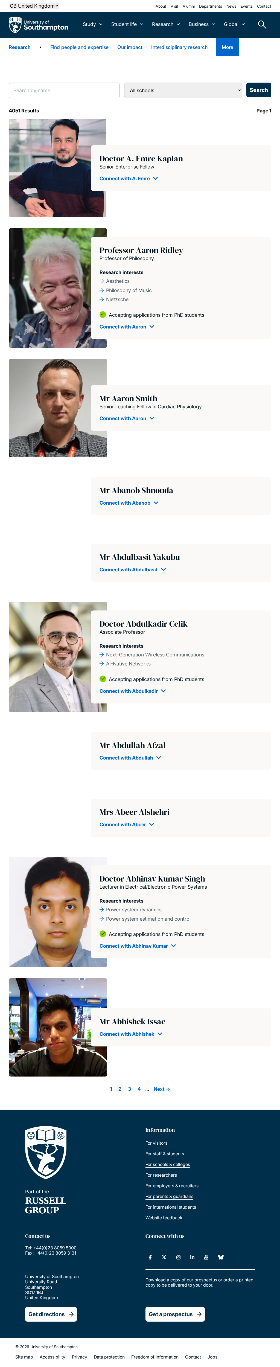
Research (20, 47)
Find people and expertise (79, 47)
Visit (174, 6)
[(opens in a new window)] (150, 1257)
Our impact (129, 47)
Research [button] (162, 24)
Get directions (46, 1314)
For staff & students (164, 1153)
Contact (264, 6)
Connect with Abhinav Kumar (134, 946)
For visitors (156, 1143)
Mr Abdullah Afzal (133, 745)
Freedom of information (155, 1357)
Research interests (122, 272)
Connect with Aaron (123, 327)
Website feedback (163, 1217)
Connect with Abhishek (127, 1034)
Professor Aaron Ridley (141, 250)
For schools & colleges (167, 1164)
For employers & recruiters (172, 1185)
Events (247, 6)
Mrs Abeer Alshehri (135, 812)
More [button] (227, 47)
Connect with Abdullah (126, 758)
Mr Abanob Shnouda (136, 490)
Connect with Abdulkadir (129, 691)
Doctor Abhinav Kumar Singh (152, 878)
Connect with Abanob (125, 503)
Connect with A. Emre (125, 178)
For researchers (161, 1175)
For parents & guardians (169, 1196)
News (231, 6)
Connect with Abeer (123, 824)
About (161, 6)
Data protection (109, 1357)
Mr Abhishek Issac (132, 1021)
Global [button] (231, 24)
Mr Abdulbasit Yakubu (140, 557)
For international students (170, 1207)
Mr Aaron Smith (128, 398)
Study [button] (89, 24)
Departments (210, 6)
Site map (24, 1357)
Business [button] (199, 24)
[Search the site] (260, 25)
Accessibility (52, 1357)
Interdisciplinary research (179, 47)
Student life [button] (124, 24)
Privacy (79, 1357)
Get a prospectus (171, 1314)
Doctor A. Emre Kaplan (141, 158)
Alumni (189, 6)
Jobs (212, 1357)
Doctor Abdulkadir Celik (144, 623)
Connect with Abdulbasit (129, 569)
